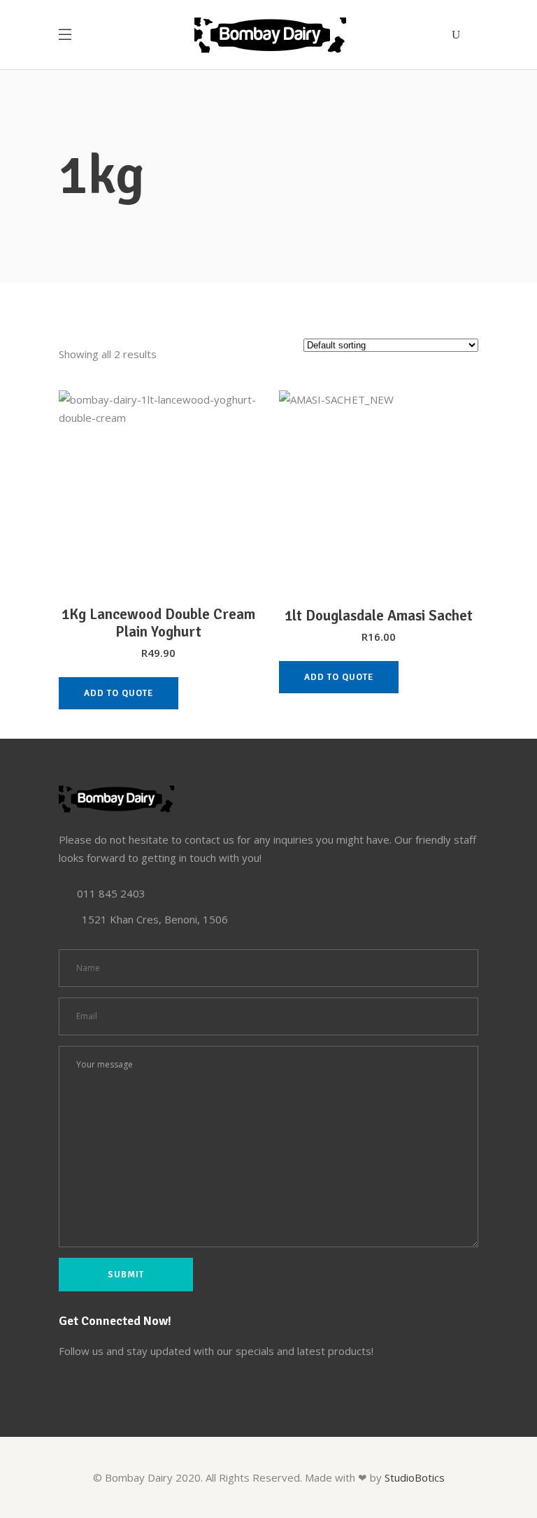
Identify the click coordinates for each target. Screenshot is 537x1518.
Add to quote (118, 693)
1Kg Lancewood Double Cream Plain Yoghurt (158, 623)
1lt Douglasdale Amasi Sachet (379, 616)
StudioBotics (415, 1477)
